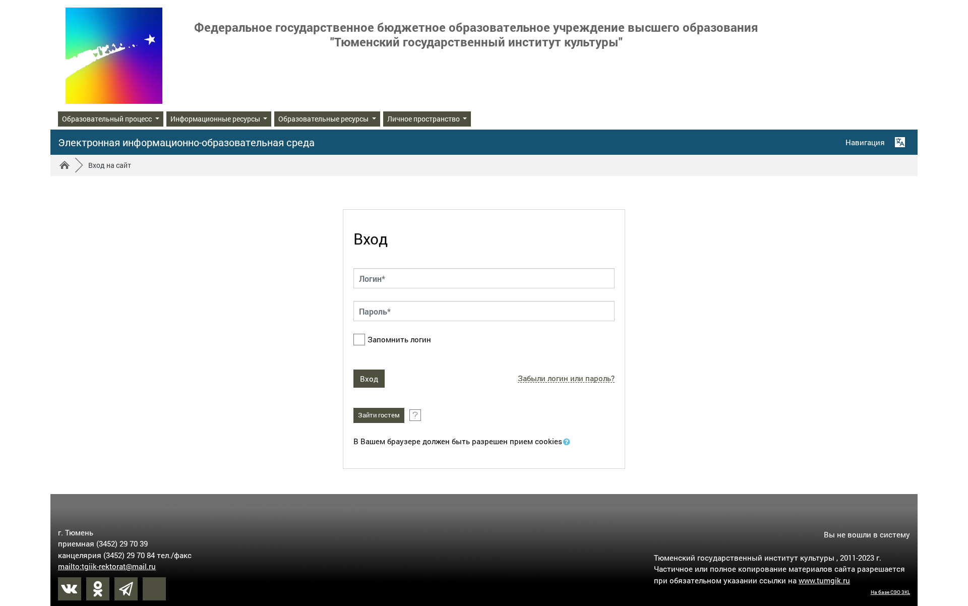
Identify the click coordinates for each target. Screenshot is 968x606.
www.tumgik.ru (824, 580)
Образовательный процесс (107, 119)
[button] (568, 442)
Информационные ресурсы (216, 119)
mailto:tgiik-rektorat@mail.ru (107, 566)
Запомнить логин (399, 339)
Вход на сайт (109, 165)
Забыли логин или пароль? (566, 378)
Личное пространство (424, 119)
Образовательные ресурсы (324, 119)
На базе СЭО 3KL (890, 592)
